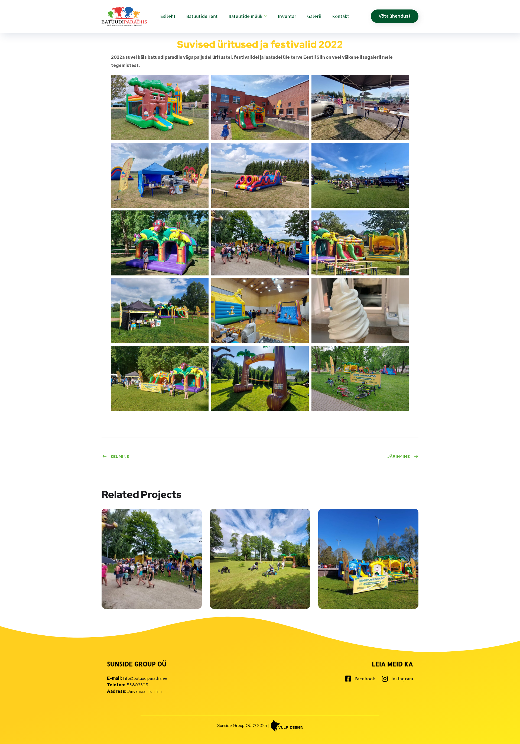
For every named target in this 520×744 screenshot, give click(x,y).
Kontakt (340, 16)
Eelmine (119, 456)
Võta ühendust (395, 16)
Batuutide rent (202, 16)
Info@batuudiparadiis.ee (145, 678)
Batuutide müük (245, 16)
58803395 (137, 685)
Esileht (168, 16)
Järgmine (398, 456)
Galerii (314, 16)
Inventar (287, 16)
